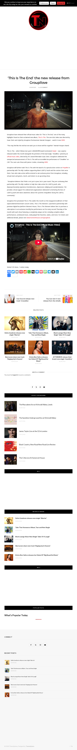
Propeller (65, 168)
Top (71, 746)
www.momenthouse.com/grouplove (38, 218)
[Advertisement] (40, 49)
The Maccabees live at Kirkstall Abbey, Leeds (35, 405)
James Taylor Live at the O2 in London (33, 431)
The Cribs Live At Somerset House (32, 458)
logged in (15, 375)
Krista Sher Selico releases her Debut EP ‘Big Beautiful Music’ (38, 359)
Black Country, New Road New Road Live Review (37, 444)
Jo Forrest (44, 87)
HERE (63, 140)
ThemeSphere (30, 746)
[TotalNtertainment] (38, 20)
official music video (13, 157)
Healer (54, 151)
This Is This (42, 137)
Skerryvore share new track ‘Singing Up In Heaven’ (32, 546)
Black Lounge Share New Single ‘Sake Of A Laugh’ (32, 537)
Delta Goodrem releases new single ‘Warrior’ (31, 518)
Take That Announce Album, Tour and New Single (32, 527)
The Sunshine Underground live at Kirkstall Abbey (37, 418)
